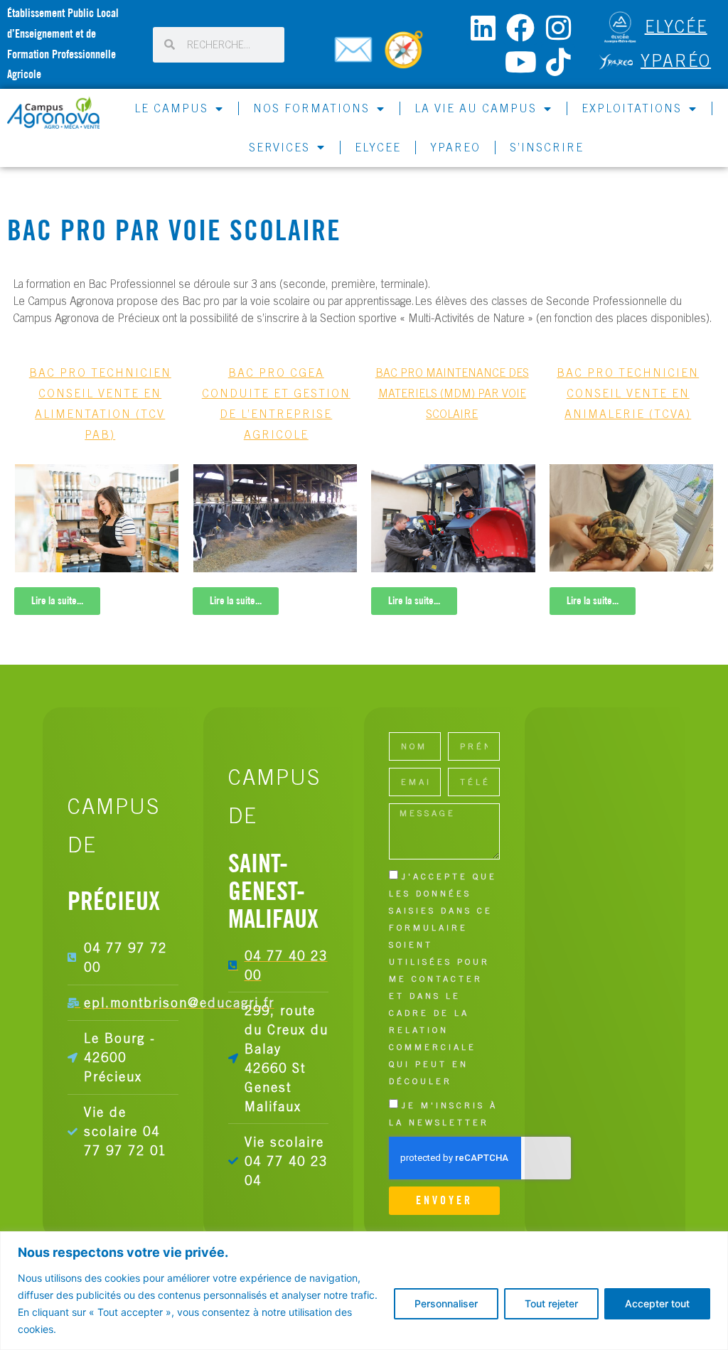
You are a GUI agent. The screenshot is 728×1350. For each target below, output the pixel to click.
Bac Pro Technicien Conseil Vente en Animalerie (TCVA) (628, 393)
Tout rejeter (551, 1303)
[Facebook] (520, 28)
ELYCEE (378, 147)
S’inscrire (547, 147)
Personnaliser (446, 1303)
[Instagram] (558, 28)
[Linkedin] (483, 28)
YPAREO (455, 147)
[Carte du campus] (405, 55)
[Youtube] (520, 62)
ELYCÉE (676, 26)
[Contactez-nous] (355, 55)
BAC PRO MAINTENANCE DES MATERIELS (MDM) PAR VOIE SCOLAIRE (452, 393)
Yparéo (676, 60)
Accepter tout (657, 1303)
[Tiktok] (558, 62)
